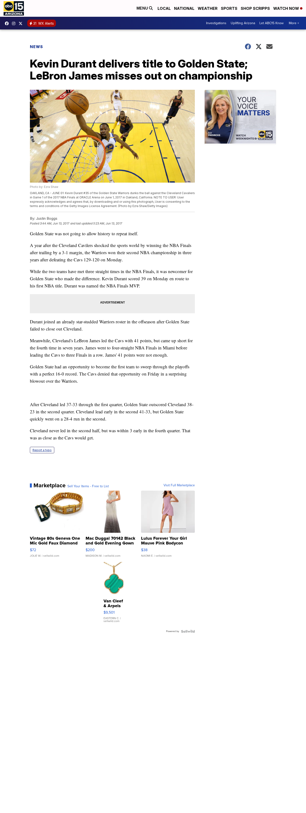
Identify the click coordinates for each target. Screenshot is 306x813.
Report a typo (42, 450)
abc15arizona (15, 23)
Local (164, 8)
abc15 (8, 23)
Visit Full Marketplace (179, 485)
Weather (208, 8)
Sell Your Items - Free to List (88, 486)
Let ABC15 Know (271, 23)
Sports (229, 8)
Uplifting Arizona (243, 23)
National (184, 8)
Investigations (216, 23)
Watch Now (286, 8)
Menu (143, 8)
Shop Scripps (255, 8)
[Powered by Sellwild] (188, 631)
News (36, 46)
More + (294, 23)
